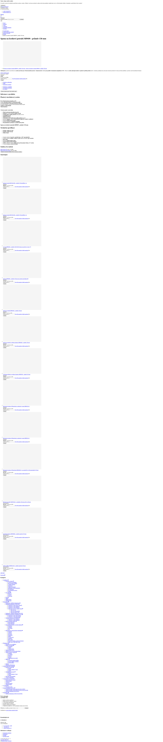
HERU (9, 636)
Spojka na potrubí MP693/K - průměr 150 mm (12, 310)
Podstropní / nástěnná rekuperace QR (13, 603)
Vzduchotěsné (11, 648)
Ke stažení (5, 89)
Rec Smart (10, 628)
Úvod (4, 23)
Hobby (9, 591)
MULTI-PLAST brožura (6, 150)
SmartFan (10, 625)
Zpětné (9, 647)
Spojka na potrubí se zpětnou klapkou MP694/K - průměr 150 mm (16, 342)
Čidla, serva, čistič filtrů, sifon (14, 642)
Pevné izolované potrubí (10, 679)
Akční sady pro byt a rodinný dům (15, 608)
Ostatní (9, 670)
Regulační (10, 646)
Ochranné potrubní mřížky (13, 660)
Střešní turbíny (8, 599)
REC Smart (10, 639)
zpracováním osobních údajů (12, 710)
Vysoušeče (5, 685)
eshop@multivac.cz (7, 728)
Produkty (5, 24)
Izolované (10, 596)
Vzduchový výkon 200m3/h (13, 619)
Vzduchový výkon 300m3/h (13, 606)
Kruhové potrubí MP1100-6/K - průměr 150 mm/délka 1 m (15, 183)
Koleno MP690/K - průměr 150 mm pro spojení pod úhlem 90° (15, 278)
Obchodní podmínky (7, 27)
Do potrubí (8, 592)
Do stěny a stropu (9, 581)
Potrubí (9, 668)
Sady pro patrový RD (15, 612)
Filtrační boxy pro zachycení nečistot (13, 651)
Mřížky (7, 659)
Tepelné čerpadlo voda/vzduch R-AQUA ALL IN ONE (17, 690)
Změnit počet (3, 78)
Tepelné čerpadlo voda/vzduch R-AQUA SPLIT (15, 689)
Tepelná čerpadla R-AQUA (8, 687)
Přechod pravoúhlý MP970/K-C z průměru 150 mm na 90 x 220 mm (17, 502)
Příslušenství (5, 643)
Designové (10, 585)
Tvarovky (8, 682)
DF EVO (10, 634)
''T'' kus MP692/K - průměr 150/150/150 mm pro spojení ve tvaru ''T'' (17, 246)
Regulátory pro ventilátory (11, 644)
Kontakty (5, 28)
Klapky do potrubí (9, 645)
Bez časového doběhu (12, 583)
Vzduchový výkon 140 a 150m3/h (15, 605)
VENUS (10, 632)
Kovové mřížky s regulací (13, 661)
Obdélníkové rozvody (10, 671)
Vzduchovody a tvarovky (8, 678)
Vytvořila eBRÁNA (5, 739)
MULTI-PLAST (4, 149)
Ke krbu (7, 597)
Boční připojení (11, 622)
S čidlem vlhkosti (11, 584)
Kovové (9, 595)
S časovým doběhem (12, 582)
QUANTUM (10, 637)
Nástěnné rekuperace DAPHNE (12, 617)
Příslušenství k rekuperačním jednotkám (14, 630)
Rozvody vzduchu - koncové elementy (16, 640)
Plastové (10, 593)
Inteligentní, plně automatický (14, 588)
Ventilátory (5, 580)
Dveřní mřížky (11, 662)
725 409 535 (6, 726)
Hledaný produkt (4, 19)
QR (9, 629)
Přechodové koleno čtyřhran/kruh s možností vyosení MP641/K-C (16, 406)
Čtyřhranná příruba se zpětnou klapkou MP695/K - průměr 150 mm (16, 374)
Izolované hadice (9, 683)
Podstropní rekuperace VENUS (12, 604)
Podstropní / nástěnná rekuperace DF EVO (14, 613)
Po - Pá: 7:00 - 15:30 (8, 725)
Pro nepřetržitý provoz (12, 590)
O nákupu (5, 26)
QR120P (10, 631)
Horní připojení (11, 623)
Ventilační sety (8, 600)
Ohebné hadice (9, 681)
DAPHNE (10, 635)
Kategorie (2, 575)
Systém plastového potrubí (8, 666)
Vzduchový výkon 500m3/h (13, 607)
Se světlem (10, 654)
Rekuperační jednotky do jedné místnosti (14, 624)
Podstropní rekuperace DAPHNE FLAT (14, 614)
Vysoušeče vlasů (9, 686)
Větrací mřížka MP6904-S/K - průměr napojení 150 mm (14, 565)
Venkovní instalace (12, 586)
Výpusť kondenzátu (10, 677)
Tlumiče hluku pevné (10, 650)
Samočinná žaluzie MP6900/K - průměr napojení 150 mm (14, 533)
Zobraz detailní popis (5, 72)
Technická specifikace (7, 87)
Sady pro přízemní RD (15, 611)
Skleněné (10, 653)
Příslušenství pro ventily (13, 658)
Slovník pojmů (6, 736)
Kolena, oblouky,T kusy (13, 669)
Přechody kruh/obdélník (10, 676)
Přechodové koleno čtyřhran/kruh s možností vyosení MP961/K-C (16, 438)
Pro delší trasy (11, 589)
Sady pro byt (13, 609)
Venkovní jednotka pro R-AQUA (12, 691)
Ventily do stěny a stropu (11, 652)
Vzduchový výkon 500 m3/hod (14, 616)
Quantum (10, 627)
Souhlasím (3, 5)
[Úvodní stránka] (4, 6)
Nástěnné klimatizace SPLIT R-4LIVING (14, 693)
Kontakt (4, 735)
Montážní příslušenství (10, 665)
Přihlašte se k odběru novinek (7, 708)
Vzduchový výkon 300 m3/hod (14, 615)
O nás (4, 25)
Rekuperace (5, 601)
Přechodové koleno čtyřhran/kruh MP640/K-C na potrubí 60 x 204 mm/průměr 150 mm (20, 470)
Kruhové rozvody (9, 667)
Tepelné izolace (9, 684)
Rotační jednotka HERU (11, 621)
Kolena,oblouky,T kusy (13, 674)
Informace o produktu (7, 86)
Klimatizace (5, 692)
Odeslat (26, 708)
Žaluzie (7, 663)
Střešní (7, 598)
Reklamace (5, 734)
